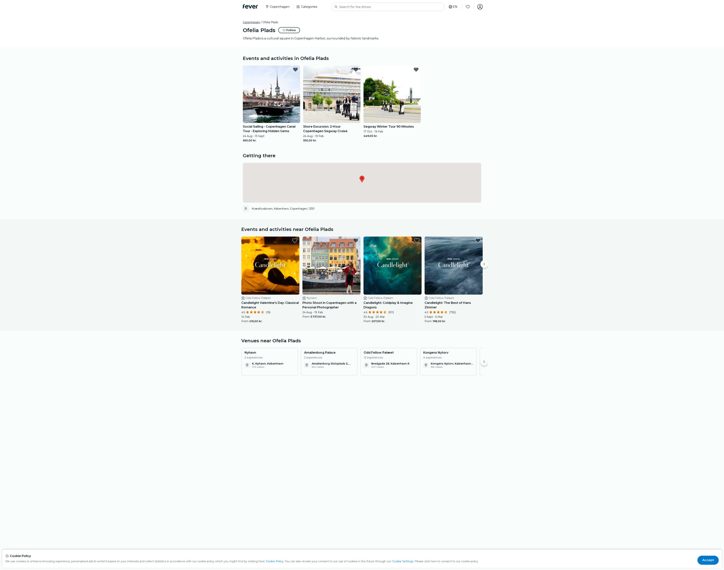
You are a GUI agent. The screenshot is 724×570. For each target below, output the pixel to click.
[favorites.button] (295, 69)
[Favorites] (467, 6)
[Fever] (250, 6)
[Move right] (484, 264)
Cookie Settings (402, 561)
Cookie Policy (275, 561)
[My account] (480, 6)
